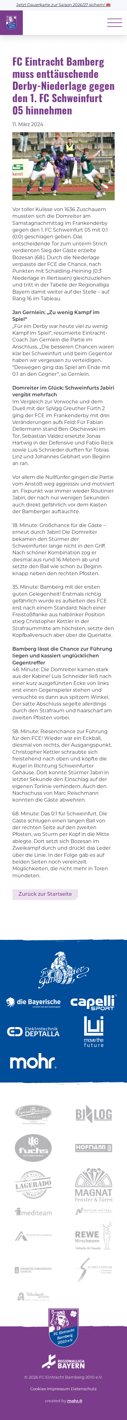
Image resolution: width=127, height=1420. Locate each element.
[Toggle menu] (115, 23)
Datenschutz (84, 1389)
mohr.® (74, 1401)
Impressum (58, 1389)
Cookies (38, 1389)
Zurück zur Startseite (45, 894)
